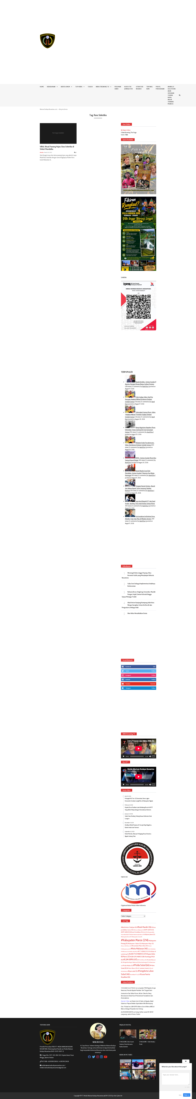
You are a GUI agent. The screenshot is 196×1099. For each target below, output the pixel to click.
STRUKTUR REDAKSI (139, 88)
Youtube (140, 684)
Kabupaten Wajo (148, 943)
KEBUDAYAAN (51, 87)
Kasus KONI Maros (126, 946)
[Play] (124, 756)
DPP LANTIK (149, 930)
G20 (145, 932)
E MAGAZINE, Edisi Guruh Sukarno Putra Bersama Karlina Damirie (126, 1044)
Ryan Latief (133, 971)
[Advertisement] (61, 14)
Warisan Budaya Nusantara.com (48, 109)
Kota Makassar (140, 948)
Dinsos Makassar (139, 930)
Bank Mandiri (144, 927)
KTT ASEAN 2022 (144, 951)
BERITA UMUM (65, 87)
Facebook (140, 667)
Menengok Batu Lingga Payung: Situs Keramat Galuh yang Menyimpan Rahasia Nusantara (138, 575)
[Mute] (150, 756)
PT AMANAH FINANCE (144, 968)
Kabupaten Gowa (137, 936)
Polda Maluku (128, 965)
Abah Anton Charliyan (129, 927)
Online (125, 130)
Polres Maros (132, 968)
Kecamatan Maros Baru (140, 946)
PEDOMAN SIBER (118, 88)
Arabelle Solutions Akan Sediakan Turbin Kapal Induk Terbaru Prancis (172, 95)
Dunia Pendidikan (137, 932)
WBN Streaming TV (102, 87)
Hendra (42, 152)
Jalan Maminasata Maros (137, 934)
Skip (180, 1095)
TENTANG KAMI (149, 88)
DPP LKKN (126, 932)
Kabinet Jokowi (150, 934)
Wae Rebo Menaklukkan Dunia (137, 613)
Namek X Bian (125, 1001)
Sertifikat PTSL (135, 974)
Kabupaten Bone (126, 936)
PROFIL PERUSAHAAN (160, 88)
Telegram (140, 688)
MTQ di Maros (142, 960)
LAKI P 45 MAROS (138, 954)
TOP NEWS (78, 87)
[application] (138, 748)
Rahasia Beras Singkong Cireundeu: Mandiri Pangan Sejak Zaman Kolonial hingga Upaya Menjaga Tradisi (138, 594)
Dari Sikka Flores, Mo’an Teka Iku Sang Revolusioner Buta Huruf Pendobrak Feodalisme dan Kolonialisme (137, 996)
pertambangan (144, 962)
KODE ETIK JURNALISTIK (128, 88)
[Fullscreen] (154, 756)
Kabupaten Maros (135, 940)
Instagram (140, 675)
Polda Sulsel (142, 965)
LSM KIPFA (131, 959)
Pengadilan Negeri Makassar (131, 962)
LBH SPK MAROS (137, 957)
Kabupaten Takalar (135, 943)
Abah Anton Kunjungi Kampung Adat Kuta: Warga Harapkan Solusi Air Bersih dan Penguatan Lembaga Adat (138, 605)
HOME (42, 87)
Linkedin (140, 679)
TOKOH (90, 87)
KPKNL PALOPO (134, 951)
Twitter (140, 671)
